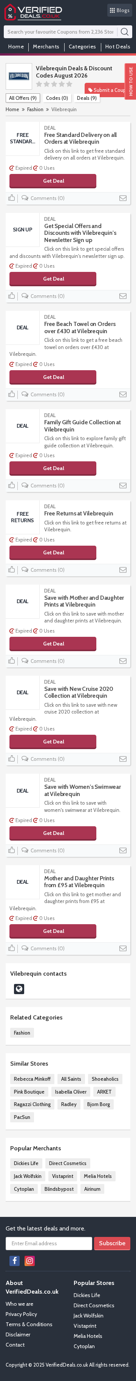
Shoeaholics (105, 1079)
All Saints (71, 1079)
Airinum (92, 1189)
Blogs (123, 10)
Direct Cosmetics (68, 1163)
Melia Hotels (98, 1176)
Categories (82, 46)
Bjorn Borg (98, 1104)
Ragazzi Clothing (32, 1104)
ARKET (104, 1092)
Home (16, 46)
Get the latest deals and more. (45, 1228)
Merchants (46, 46)
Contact (15, 1344)
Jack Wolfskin (28, 1176)
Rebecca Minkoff (32, 1079)
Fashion (35, 109)
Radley (69, 1104)
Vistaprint (62, 1176)
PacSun (22, 1117)
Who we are (19, 1303)
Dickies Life (26, 1163)
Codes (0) (57, 98)
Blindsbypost (59, 1189)
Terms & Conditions (29, 1324)
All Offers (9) (23, 98)
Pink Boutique (29, 1092)
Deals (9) (87, 98)
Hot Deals (117, 46)
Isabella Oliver (71, 1092)
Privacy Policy (21, 1314)
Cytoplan (24, 1189)
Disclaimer (18, 1334)
